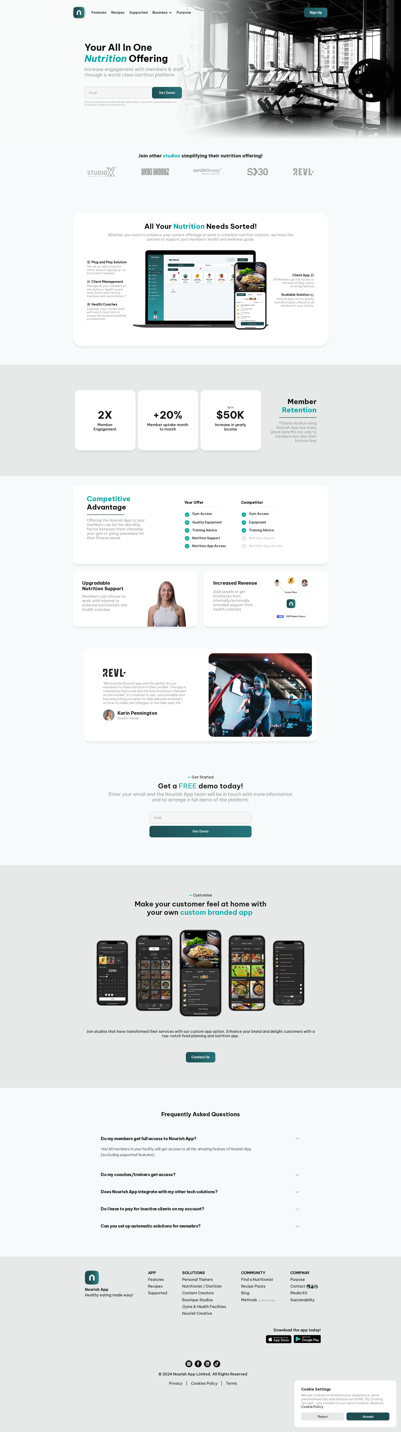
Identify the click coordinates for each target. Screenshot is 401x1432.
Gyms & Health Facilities (204, 1306)
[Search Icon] (282, 12)
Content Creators (198, 1293)
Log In (293, 12)
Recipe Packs (253, 1286)
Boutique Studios (198, 1300)
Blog (245, 1293)
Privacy (175, 1383)
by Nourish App (266, 1300)
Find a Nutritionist (257, 1279)
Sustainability (302, 1300)
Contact (297, 1286)
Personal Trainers (197, 1279)
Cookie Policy (312, 1407)
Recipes (118, 12)
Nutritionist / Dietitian (202, 1286)
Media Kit (298, 1293)
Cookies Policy (204, 1383)
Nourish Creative (197, 1313)
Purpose (184, 12)
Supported (138, 12)
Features (99, 12)
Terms (231, 1383)
